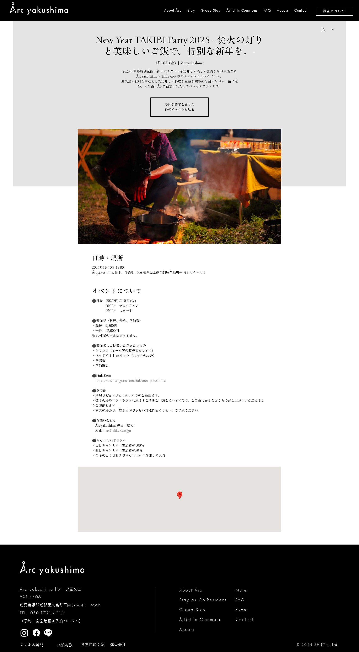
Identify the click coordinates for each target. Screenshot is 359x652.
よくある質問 (31, 645)
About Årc (191, 590)
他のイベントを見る (179, 109)
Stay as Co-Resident (203, 600)
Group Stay (192, 609)
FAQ (240, 600)
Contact (245, 619)
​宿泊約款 (65, 645)
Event (242, 609)
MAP (95, 605)
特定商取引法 (93, 645)
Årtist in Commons (200, 619)
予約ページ (65, 621)
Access (187, 629)
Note (241, 590)
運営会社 (118, 645)
